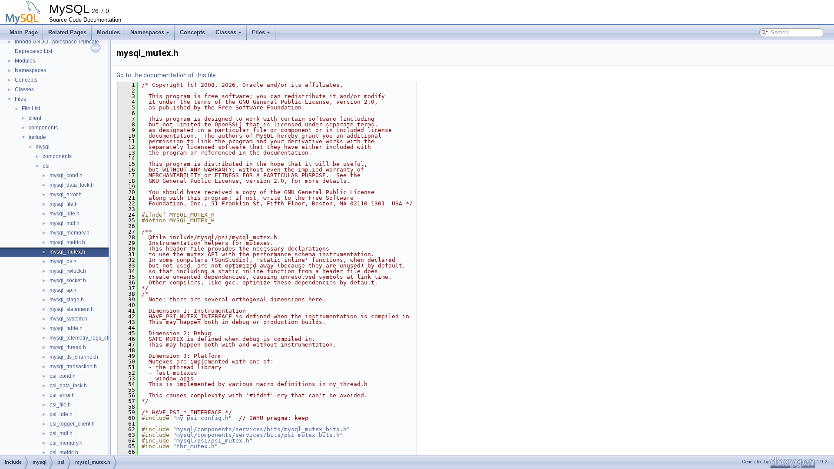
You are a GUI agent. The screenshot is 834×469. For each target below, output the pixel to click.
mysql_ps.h (63, 261)
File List (31, 109)
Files (258, 32)
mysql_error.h (66, 195)
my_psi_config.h (202, 418)
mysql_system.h (68, 319)
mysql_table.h (66, 328)
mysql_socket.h (68, 280)
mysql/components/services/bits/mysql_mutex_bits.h (261, 429)
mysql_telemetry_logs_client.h (85, 338)
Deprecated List (33, 51)
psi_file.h (60, 405)
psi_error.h (62, 395)
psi (46, 166)
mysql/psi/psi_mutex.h (212, 440)
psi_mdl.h (61, 433)
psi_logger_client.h (72, 424)
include (37, 137)
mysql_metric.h (67, 242)
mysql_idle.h (64, 214)
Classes (225, 32)
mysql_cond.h (66, 175)
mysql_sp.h (63, 290)
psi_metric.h (64, 452)
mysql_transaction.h (73, 366)
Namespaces (147, 32)
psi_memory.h (66, 443)
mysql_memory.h (69, 233)
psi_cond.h (63, 376)
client (35, 118)
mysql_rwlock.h (68, 271)
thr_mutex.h (195, 446)
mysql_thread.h (68, 347)
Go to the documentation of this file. (166, 75)
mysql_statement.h (72, 309)
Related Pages (67, 32)
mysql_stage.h (67, 300)
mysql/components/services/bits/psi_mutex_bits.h (258, 435)
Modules (108, 32)
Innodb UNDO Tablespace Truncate (57, 42)
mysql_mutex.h (67, 252)
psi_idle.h (61, 414)
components (43, 128)
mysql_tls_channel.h (74, 357)
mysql (43, 147)
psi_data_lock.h (68, 386)
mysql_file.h (64, 204)
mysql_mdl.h (64, 223)
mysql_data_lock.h (72, 185)
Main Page (24, 32)
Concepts (192, 32)
